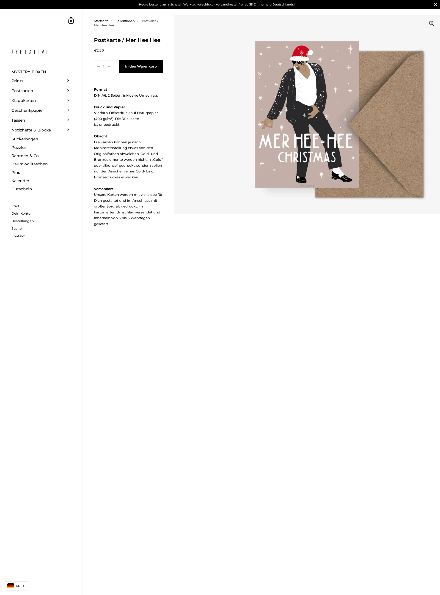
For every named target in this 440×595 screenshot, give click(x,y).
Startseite (101, 21)
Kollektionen (125, 21)
